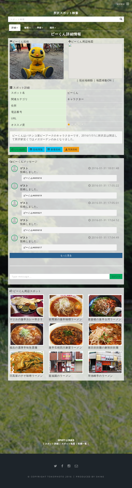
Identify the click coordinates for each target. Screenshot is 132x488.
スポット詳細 (52, 443)
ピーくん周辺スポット (27, 291)
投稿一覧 (82, 443)
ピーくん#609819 (32, 195)
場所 (52, 27)
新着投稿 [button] (55, 149)
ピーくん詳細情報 (66, 34)
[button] (18, 149)
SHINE (100, 476)
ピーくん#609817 (32, 247)
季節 (39, 27)
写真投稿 (72, 149)
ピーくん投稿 (20, 41)
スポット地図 (68, 443)
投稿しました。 (29, 172)
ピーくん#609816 (32, 178)
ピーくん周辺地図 (82, 41)
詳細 (14, 27)
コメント (115, 276)
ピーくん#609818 (32, 230)
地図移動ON (104, 80)
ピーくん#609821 (32, 212)
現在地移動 (86, 80)
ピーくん (73, 92)
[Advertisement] (66, 406)
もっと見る (66, 255)
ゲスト (24, 168)
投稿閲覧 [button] (37, 149)
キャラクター (75, 99)
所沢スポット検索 (66, 13)
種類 (26, 27)
